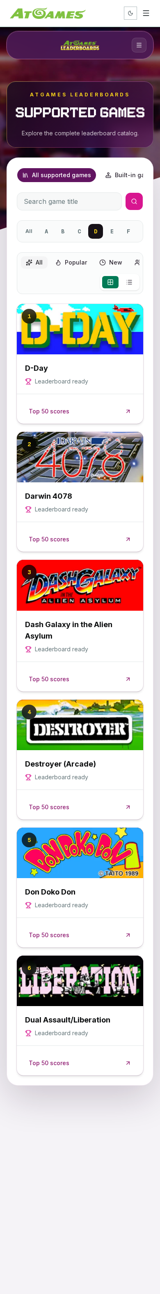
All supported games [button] (61, 174)
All (28, 231)
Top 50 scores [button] (49, 411)
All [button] (39, 262)
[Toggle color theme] (130, 13)
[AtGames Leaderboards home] (80, 45)
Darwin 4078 (48, 496)
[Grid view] (110, 282)
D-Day (36, 368)
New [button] (115, 262)
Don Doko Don (50, 892)
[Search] (134, 201)
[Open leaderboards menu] (139, 45)
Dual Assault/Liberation (67, 1020)
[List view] (129, 282)
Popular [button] (76, 262)
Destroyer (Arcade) (60, 764)
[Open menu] (146, 13)
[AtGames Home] (48, 13)
